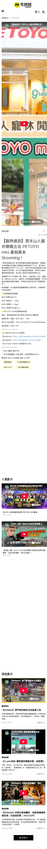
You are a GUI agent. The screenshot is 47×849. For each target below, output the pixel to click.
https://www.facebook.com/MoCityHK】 (29, 336)
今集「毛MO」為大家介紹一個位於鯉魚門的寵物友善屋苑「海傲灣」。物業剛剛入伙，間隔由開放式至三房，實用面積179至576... (23, 767)
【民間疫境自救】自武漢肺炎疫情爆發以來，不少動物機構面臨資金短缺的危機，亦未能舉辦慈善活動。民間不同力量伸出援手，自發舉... (23, 822)
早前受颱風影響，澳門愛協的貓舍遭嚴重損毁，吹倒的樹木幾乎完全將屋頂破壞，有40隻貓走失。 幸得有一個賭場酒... (23, 716)
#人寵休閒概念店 (23, 362)
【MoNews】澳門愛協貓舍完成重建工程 (21, 710)
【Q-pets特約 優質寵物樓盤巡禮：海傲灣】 (23, 761)
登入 (37, 11)
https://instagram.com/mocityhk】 (27, 340)
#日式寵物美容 (23, 367)
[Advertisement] (24, 390)
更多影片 (23, 837)
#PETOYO (8, 367)
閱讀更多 (40, 723)
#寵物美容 (7, 362)
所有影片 (5, 18)
